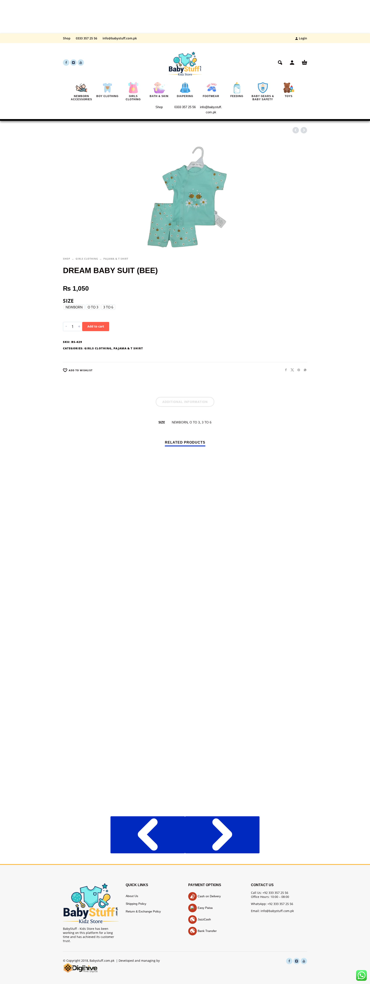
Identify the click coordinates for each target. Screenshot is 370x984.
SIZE (68, 300)
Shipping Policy (136, 903)
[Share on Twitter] (291, 369)
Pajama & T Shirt (115, 258)
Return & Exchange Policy (143, 911)
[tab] (185, 402)
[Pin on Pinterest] (297, 369)
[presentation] (147, 834)
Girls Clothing (87, 258)
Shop (66, 38)
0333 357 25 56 (86, 38)
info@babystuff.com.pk (120, 38)
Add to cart (95, 326)
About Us (132, 896)
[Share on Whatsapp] (304, 369)
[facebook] (66, 62)
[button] (280, 62)
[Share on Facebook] (284, 369)
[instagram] (73, 62)
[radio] (74, 307)
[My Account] (292, 62)
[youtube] (81, 62)
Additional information (185, 402)
